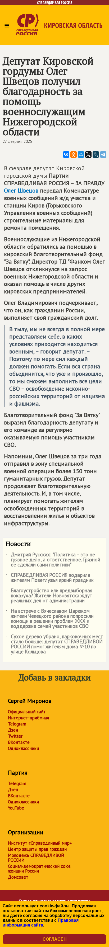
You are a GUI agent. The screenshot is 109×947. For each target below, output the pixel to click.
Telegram (17, 723)
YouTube (16, 808)
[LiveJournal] (96, 154)
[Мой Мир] (81, 154)
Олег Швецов (21, 190)
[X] (88, 154)
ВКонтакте (19, 742)
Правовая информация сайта (41, 922)
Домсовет (18, 877)
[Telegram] (103, 154)
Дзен (13, 730)
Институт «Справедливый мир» (40, 843)
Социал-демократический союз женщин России (39, 868)
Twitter (15, 736)
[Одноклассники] (73, 154)
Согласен (55, 939)
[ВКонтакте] (66, 154)
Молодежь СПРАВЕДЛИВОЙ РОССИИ (36, 857)
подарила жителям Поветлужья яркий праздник (50, 578)
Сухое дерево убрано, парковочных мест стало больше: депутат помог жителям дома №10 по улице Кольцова (54, 644)
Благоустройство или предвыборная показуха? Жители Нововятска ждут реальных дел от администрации (49, 596)
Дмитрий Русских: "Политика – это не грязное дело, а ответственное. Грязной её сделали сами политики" (53, 560)
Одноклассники (23, 748)
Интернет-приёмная (28, 717)
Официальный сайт (27, 711)
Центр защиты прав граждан (37, 849)
